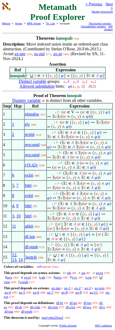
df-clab (35, 307)
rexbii (29, 134)
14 (20, 259)
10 (18, 216)
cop (89, 277)
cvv (74, 277)
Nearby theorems (102, 11)
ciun (7, 282)
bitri (28, 185)
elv (27, 124)
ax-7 (50, 292)
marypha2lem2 (52, 318)
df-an (73, 303)
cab (42, 277)
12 (14, 255)
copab (24, 282)
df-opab (31, 246)
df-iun (30, 236)
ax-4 (8, 292)
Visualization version (93, 26)
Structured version (100, 23)
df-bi (59, 303)
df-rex (87, 307)
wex (9, 277)
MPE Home (34, 23)
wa (83, 273)
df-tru (87, 303)
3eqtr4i (31, 257)
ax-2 (77, 288)
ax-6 (36, 292)
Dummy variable (26, 100)
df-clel (70, 307)
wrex (58, 277)
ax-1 (67, 288)
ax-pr (57, 53)
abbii (29, 226)
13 (14, 259)
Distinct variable (32, 81)
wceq (99, 273)
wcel (27, 277)
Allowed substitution (37, 86)
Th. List (50, 23)
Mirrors (6, 23)
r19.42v (31, 165)
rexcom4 (32, 144)
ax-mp (55, 288)
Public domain (68, 325)
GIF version (108, 28)
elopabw (32, 114)
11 (14, 226)
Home (18, 23)
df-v (102, 307)
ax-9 (78, 292)
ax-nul (39, 53)
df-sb (18, 307)
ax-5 (22, 292)
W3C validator (103, 325)
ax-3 (88, 288)
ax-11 (94, 292)
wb (69, 273)
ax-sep (19, 53)
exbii (29, 175)
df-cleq (53, 307)
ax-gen (100, 288)
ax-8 (64, 292)
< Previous (94, 4)
